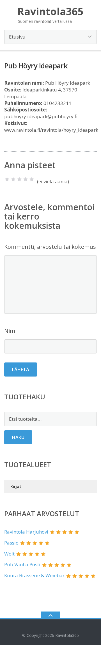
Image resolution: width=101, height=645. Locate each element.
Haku (18, 437)
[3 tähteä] (19, 179)
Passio (11, 542)
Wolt (9, 553)
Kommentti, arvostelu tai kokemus (50, 246)
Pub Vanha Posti (22, 564)
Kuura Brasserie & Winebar (34, 575)
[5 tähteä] (32, 179)
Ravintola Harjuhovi (26, 531)
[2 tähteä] (13, 179)
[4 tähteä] (25, 179)
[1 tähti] (7, 179)
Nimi (10, 331)
